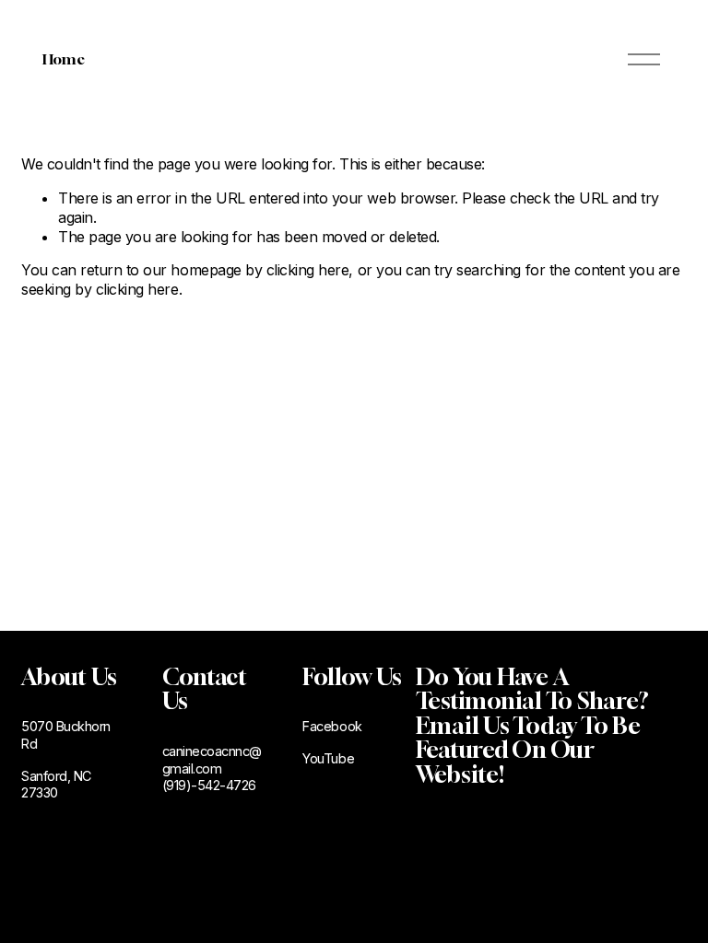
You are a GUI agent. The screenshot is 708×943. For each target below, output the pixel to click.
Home (63, 59)
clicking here (307, 270)
